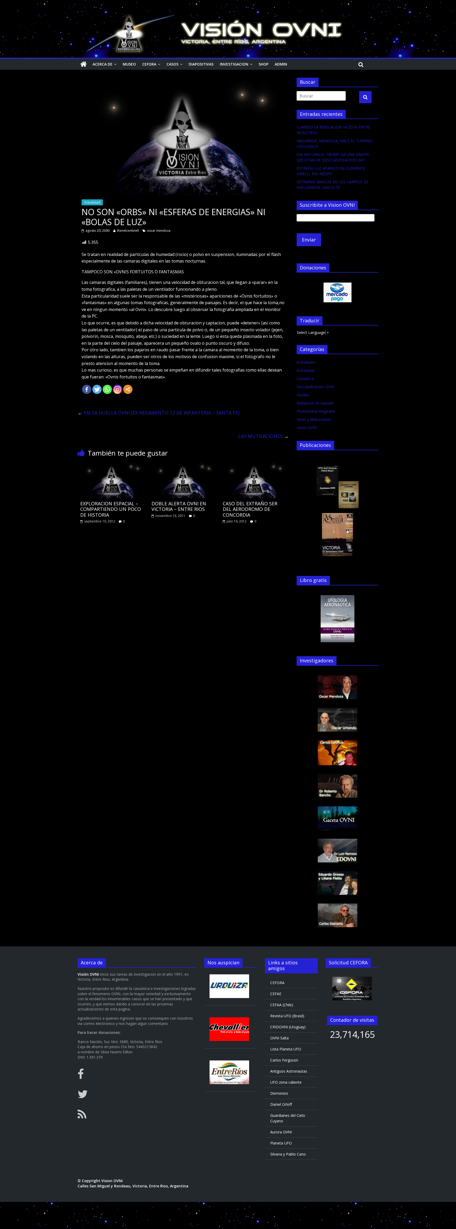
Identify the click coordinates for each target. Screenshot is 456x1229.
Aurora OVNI (281, 1131)
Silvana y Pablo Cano (288, 1154)
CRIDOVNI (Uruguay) (288, 1026)
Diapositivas (201, 64)
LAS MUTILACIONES (263, 436)
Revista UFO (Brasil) (287, 1015)
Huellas (303, 394)
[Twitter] (97, 389)
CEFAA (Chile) (281, 1004)
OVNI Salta (279, 1037)
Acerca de (102, 64)
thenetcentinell (128, 230)
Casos (172, 64)
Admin (281, 64)
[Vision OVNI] (83, 64)
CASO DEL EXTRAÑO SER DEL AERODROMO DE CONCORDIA (250, 509)
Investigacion (234, 64)
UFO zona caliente (286, 1082)
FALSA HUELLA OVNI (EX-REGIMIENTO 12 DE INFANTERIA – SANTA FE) (158, 412)
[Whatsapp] (107, 389)
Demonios (279, 1093)
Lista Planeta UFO (285, 1049)
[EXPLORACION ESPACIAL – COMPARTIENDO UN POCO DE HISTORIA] (112, 465)
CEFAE (275, 993)
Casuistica (305, 378)
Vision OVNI (307, 427)
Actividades (306, 362)
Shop (263, 64)
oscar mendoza (158, 230)
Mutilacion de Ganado (315, 403)
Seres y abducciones (314, 419)
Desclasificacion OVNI (315, 386)
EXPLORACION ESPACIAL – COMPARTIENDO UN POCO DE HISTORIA (110, 509)
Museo (129, 64)
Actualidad (92, 202)
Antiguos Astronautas (288, 1071)
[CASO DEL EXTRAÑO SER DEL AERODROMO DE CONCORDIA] (254, 465)
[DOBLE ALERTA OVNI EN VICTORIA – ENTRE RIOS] (183, 465)
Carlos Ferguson (284, 1060)
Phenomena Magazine (316, 411)
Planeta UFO (281, 1143)
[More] (127, 389)
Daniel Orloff (281, 1104)
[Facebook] (86, 389)
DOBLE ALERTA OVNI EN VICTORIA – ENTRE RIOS (178, 506)
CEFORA (149, 64)
